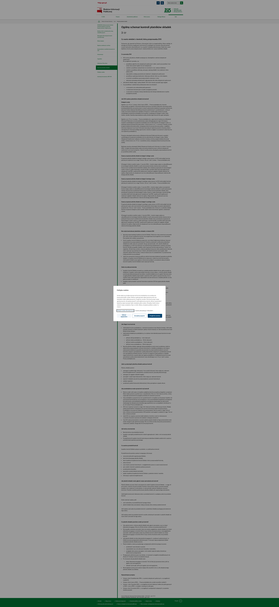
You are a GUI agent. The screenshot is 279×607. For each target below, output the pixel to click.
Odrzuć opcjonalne (124, 315)
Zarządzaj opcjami (139, 316)
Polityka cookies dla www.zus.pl (125, 310)
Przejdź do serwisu (155, 316)
